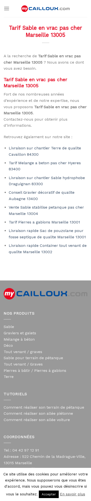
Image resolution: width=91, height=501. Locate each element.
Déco (8, 345)
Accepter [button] (49, 494)
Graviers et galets (20, 333)
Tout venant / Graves (23, 364)
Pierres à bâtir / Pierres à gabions (35, 370)
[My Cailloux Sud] (45, 8)
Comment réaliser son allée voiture (37, 419)
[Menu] (6, 8)
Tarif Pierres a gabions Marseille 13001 (44, 222)
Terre (9, 376)
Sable (9, 326)
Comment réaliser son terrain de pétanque (44, 407)
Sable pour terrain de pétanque (33, 358)
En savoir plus (72, 494)
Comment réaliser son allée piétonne (38, 413)
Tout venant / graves (23, 351)
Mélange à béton (19, 339)
